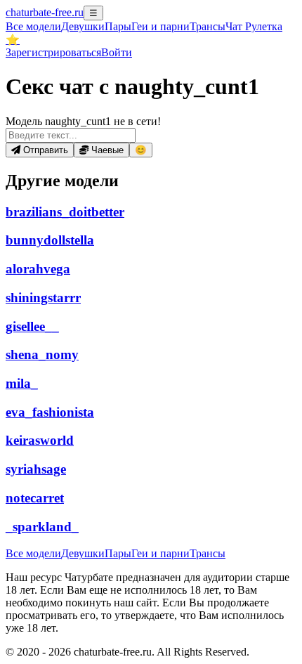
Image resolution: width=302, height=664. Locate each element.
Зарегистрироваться (53, 52)
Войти (116, 52)
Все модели (33, 553)
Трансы (207, 26)
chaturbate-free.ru (45, 12)
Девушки (83, 26)
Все (33, 26)
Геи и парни (160, 553)
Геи (160, 26)
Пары (118, 26)
